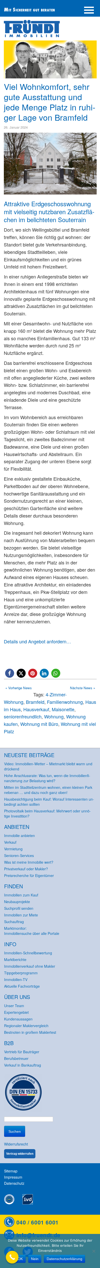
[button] (9, 673)
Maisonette (63, 709)
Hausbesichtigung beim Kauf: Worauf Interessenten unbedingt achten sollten (49, 802)
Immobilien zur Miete (21, 915)
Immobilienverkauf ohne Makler (29, 966)
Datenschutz (14, 1183)
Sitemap (10, 1170)
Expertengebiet (16, 1012)
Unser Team (14, 1005)
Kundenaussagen (18, 1019)
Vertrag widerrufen (19, 1154)
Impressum (13, 1177)
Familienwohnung (65, 701)
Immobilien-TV (15, 979)
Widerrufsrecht (16, 1144)
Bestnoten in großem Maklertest (30, 1032)
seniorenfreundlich (23, 716)
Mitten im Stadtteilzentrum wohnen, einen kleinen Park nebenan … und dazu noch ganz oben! (48, 790)
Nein (34, 1259)
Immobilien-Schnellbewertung (28, 952)
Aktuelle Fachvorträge (22, 986)
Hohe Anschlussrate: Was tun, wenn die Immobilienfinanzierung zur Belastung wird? (47, 778)
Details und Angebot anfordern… (37, 641)
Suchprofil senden (18, 908)
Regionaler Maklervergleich (26, 1025)
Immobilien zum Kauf (21, 895)
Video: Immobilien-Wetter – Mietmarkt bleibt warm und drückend (48, 766)
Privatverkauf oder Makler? (26, 868)
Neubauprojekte (17, 901)
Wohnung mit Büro (39, 723)
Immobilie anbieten (19, 835)
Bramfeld (35, 701)
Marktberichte (15, 959)
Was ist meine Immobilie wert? (28, 862)
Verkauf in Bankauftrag (22, 1065)
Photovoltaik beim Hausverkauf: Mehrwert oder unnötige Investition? (47, 813)
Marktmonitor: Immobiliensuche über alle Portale (31, 931)
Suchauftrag (14, 921)
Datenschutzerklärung (64, 1259)
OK (20, 1259)
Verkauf (10, 842)
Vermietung (13, 848)
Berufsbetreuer (16, 1058)
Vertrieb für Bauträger (21, 1051)
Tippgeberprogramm (21, 972)
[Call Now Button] (12, 1257)
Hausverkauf (36, 709)
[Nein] (93, 1251)
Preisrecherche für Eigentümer (29, 875)
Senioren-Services (19, 855)
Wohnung (54, 716)
